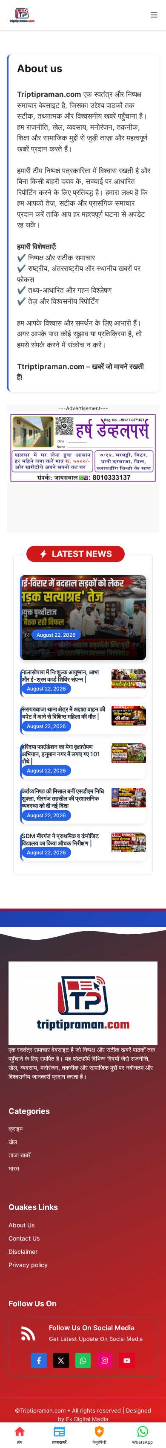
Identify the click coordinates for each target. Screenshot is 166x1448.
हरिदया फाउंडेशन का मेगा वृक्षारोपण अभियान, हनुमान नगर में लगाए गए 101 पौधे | (61, 754)
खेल (13, 1141)
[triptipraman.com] (22, 15)
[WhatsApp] (142, 1435)
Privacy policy (28, 1264)
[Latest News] (59, 1435)
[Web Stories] (99, 1435)
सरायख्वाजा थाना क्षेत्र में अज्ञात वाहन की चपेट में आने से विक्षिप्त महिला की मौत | (63, 712)
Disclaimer (23, 1251)
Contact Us (24, 1238)
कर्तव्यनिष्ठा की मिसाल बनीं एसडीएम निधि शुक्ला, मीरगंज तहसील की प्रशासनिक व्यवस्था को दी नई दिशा (63, 798)
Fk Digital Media (87, 1419)
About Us (22, 1225)
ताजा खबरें (20, 1155)
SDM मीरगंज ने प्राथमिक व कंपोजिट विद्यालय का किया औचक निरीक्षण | (60, 839)
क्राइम (16, 1128)
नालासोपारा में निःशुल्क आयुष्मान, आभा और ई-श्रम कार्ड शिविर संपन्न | (60, 675)
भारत (14, 1168)
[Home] (19, 1435)
